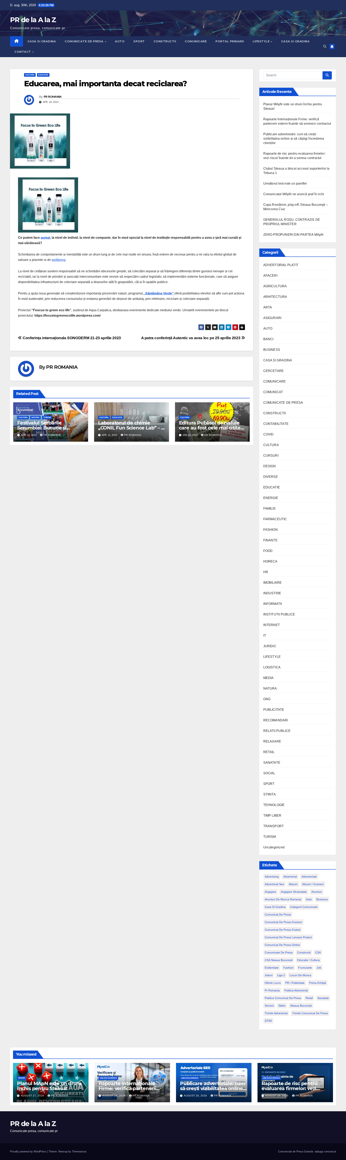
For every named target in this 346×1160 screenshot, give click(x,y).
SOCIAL (269, 773)
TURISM (47, 417)
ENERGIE (270, 498)
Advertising (272, 876)
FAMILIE (269, 508)
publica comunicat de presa (283, 998)
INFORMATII (272, 603)
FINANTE (270, 540)
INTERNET (271, 625)
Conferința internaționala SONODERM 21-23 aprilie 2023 (71, 338)
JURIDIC (269, 646)
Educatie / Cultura (308, 960)
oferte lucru (273, 982)
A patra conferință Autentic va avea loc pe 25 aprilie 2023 (191, 338)
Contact (23, 52)
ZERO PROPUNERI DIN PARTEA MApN (293, 234)
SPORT (139, 41)
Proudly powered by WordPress (28, 1151)
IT (264, 635)
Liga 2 (281, 975)
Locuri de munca (300, 975)
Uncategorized (274, 847)
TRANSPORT (273, 826)
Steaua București (301, 1005)
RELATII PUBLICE (277, 731)
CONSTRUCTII (165, 41)
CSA (318, 952)
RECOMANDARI (275, 720)
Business (322, 899)
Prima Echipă (317, 982)
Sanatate (323, 998)
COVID (268, 434)
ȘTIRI (268, 1020)
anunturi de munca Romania (283, 899)
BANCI (268, 339)
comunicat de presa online (282, 944)
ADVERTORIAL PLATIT (281, 265)
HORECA (270, 561)
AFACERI (270, 275)
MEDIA (268, 678)
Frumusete (305, 967)
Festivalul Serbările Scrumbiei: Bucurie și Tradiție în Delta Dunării (45, 428)
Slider (282, 1005)
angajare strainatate (294, 891)
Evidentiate (272, 967)
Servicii (269, 1005)
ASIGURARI (272, 318)
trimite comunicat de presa (310, 1013)
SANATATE (272, 762)
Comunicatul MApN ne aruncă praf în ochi (293, 194)
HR (265, 572)
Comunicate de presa (279, 952)
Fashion (288, 967)
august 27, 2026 (33, 1095)
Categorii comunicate (304, 907)
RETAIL (269, 752)
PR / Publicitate (295, 982)
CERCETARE (273, 371)
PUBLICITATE (273, 709)
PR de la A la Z (33, 20)
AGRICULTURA (275, 286)
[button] (324, 46)
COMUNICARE (196, 41)
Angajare (270, 891)
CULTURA (29, 75)
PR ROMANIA (53, 96)
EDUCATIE (43, 75)
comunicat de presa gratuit (282, 929)
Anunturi (316, 891)
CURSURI (271, 455)
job (319, 967)
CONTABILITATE (276, 423)
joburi (269, 975)
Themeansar (79, 1151)
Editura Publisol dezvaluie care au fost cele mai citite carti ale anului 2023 (209, 428)
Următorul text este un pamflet (285, 183)
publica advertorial (296, 990)
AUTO (120, 41)
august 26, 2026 (114, 1095)
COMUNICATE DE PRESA (84, 41)
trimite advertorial (276, 1013)
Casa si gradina (275, 907)
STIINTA (269, 794)
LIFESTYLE (262, 41)
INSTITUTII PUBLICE (279, 614)
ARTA (267, 307)
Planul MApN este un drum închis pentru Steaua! (49, 1085)
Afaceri (293, 884)
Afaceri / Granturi (313, 884)
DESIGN (269, 466)
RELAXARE (272, 741)
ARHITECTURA (275, 296)
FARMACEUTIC (275, 519)
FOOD (268, 551)
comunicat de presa (278, 914)
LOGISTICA (272, 667)
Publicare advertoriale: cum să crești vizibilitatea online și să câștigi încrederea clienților (293, 138)
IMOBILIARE (272, 582)
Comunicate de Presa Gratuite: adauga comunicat (307, 1151)
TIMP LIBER (272, 815)
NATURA (35, 417)
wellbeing (58, 259)
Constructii (304, 952)
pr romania (272, 990)
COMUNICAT (273, 392)
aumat (45, 237)
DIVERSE (270, 476)
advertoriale (309, 876)
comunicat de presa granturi (283, 922)
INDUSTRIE (272, 593)
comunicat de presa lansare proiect (288, 937)
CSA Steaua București (279, 960)
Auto (309, 899)
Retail (309, 998)
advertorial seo (274, 884)
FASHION (270, 529)
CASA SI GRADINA (41, 41)
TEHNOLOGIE (274, 805)
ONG (267, 699)
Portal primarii (229, 41)
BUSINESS (271, 349)
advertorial (290, 876)
